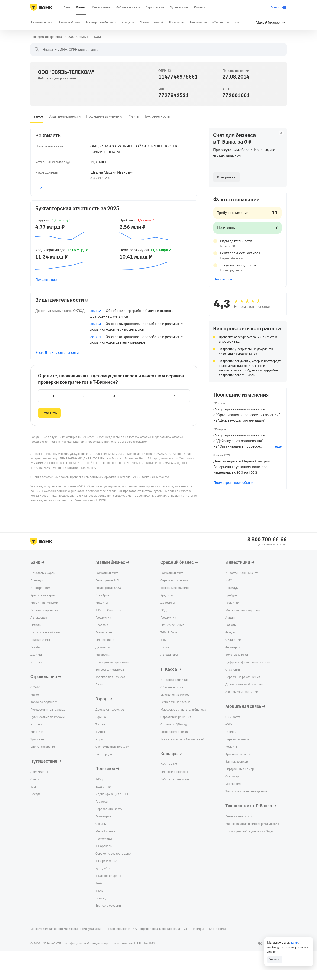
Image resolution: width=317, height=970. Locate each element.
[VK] (259, 943)
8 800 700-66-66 (267, 539)
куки (294, 942)
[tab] (36, 116)
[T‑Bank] (41, 7)
